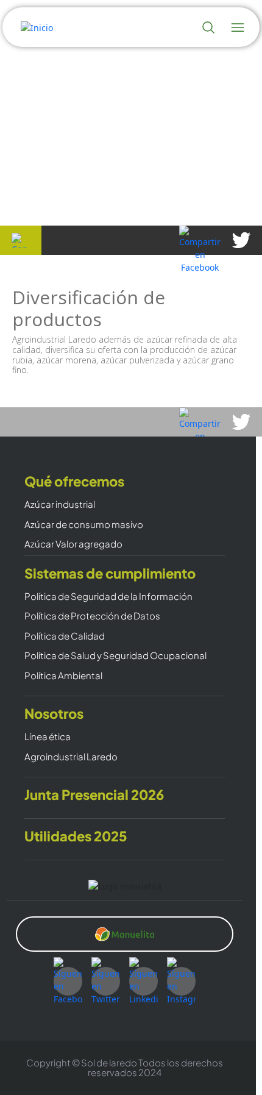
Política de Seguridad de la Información (108, 596)
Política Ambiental (63, 676)
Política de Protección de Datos (92, 616)
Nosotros (53, 713)
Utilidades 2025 (75, 836)
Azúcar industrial (59, 504)
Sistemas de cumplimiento (110, 573)
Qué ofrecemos (74, 481)
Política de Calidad (64, 636)
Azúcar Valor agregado (73, 544)
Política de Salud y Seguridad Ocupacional (115, 656)
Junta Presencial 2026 (94, 794)
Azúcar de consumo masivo (83, 524)
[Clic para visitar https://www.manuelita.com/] (124, 934)
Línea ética (47, 737)
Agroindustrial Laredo (71, 757)
